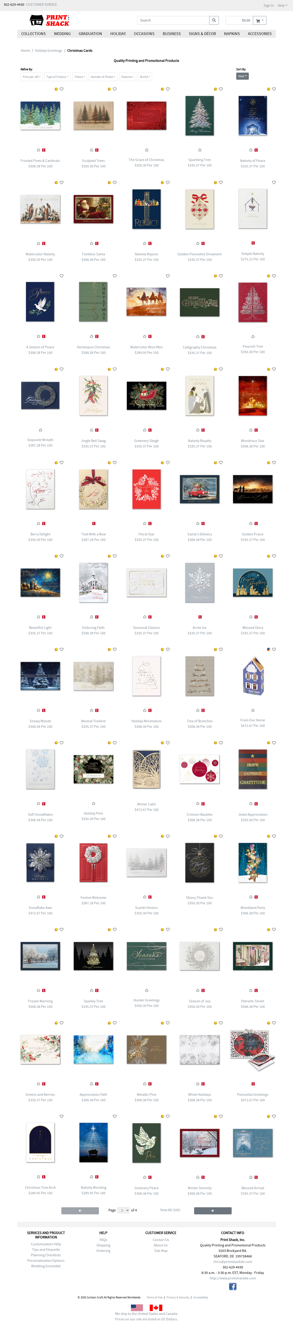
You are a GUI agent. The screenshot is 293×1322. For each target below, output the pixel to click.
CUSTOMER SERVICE (41, 4)
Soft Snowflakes (40, 814)
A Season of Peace (40, 347)
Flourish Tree (253, 346)
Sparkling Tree (199, 160)
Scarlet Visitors (146, 907)
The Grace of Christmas (146, 160)
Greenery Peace (147, 1188)
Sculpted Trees (93, 160)
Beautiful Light (40, 627)
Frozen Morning (40, 1001)
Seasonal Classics (146, 627)
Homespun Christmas (93, 347)
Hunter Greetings (146, 1000)
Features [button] (126, 77)
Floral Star (146, 534)
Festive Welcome (93, 897)
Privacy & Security (178, 1297)
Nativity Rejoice (146, 254)
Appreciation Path (93, 1094)
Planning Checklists (46, 1255)
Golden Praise (252, 534)
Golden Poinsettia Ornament (200, 254)
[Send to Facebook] (233, 1287)
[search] (214, 20)
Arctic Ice (199, 627)
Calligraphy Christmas (200, 347)
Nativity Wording (93, 1187)
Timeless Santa (93, 254)
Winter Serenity (200, 1188)
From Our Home (252, 720)
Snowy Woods (40, 721)
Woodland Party (253, 907)
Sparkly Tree (93, 1001)
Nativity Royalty (199, 441)
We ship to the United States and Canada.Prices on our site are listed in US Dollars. (146, 1316)
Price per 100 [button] (30, 77)
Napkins (232, 33)
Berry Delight (40, 534)
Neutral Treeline (93, 721)
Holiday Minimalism (146, 721)
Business (172, 33)
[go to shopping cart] (259, 20)
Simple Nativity (252, 253)
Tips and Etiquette (46, 1249)
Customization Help (46, 1244)
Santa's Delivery (199, 534)
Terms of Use (154, 1297)
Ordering (103, 1250)
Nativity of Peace (252, 160)
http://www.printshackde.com (233, 1278)
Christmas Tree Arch (40, 1187)
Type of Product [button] (56, 77)
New (241, 76)
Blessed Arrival (252, 1188)
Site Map (161, 1250)
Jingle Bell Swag (93, 441)
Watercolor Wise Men (146, 347)
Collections (33, 33)
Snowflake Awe (40, 907)
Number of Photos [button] (102, 77)
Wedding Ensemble (46, 1266)
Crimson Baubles (200, 814)
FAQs (103, 1240)
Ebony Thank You (199, 897)
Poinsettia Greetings (252, 1094)
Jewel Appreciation (253, 814)
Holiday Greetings (48, 50)
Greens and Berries (40, 1094)
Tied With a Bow (93, 534)
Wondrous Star (252, 441)
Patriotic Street (252, 1001)
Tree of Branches (200, 721)
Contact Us (161, 1240)
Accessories (260, 33)
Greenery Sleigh (146, 441)
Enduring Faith (93, 627)
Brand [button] (144, 77)
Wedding (62, 33)
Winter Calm (146, 804)
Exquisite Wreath (40, 440)
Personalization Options (46, 1260)
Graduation (90, 33)
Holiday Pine (93, 813)
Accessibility (200, 1297)
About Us (161, 1245)
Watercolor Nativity (40, 254)
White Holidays (199, 1094)
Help (281, 5)
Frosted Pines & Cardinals (40, 160)
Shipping (103, 1245)
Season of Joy (199, 1001)
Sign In (268, 5)
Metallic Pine (146, 1094)
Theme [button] (78, 77)
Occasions (144, 33)
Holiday (118, 33)
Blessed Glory (252, 627)
